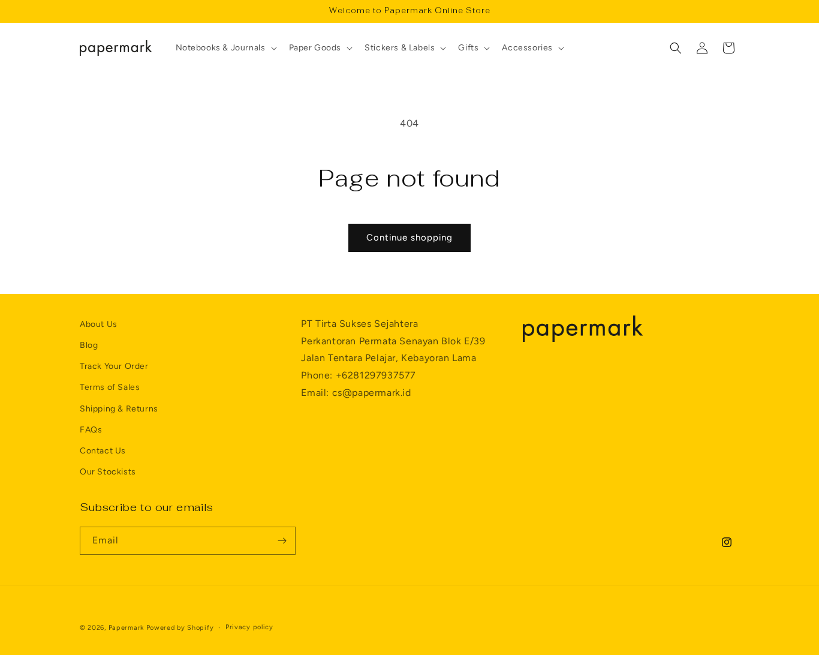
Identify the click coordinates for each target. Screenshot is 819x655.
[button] (225, 48)
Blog (89, 345)
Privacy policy (249, 627)
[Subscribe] (282, 541)
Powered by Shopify (180, 628)
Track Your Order (114, 366)
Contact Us (103, 451)
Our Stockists (108, 472)
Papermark (126, 628)
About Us (99, 324)
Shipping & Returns (119, 409)
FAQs (91, 430)
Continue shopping (409, 237)
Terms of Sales (110, 387)
